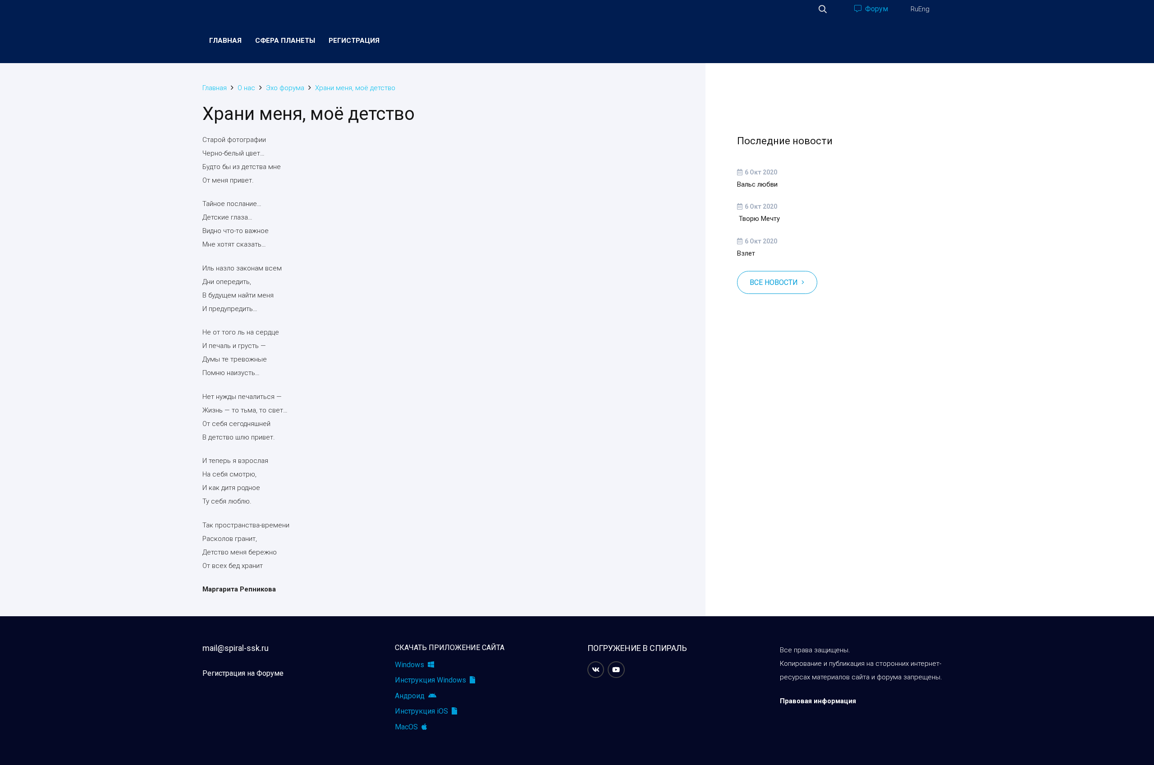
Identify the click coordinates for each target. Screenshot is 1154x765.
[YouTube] (616, 669)
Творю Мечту (758, 219)
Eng (924, 9)
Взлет (746, 253)
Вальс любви (757, 184)
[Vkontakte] (595, 669)
